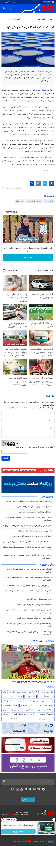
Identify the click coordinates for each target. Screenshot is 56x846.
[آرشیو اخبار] (17, 789)
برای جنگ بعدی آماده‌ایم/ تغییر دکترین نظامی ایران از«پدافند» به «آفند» (27, 625)
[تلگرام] (43, 789)
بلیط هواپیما (29, 709)
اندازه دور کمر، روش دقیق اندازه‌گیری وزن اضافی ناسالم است (28, 585)
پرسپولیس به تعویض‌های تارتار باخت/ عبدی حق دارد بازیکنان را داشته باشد (28, 579)
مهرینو (5, 714)
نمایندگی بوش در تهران (12, 709)
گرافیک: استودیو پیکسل (20, 841)
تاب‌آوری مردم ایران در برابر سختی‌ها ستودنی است (33, 506)
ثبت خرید (28, 257)
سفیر (4, 692)
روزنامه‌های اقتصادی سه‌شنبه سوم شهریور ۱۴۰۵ (32, 681)
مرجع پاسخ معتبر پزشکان (12, 700)
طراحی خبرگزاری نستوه (41, 841)
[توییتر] (30, 789)
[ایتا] (13, 789)
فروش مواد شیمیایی (45, 705)
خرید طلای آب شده (46, 696)
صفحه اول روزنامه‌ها (44, 641)
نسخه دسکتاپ (28, 799)
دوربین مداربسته (32, 700)
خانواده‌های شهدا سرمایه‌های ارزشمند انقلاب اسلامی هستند (29, 501)
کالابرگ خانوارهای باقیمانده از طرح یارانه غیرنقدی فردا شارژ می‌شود (29, 571)
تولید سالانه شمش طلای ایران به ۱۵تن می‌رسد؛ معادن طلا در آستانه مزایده (28, 633)
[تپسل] (4, 212)
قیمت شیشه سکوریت (17, 692)
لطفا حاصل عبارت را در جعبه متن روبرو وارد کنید (35, 447)
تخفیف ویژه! (18, 831)
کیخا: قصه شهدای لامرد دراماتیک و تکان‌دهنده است (32, 536)
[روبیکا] (26, 789)
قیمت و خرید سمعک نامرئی (23, 714)
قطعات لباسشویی (10, 705)
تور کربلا (19, 696)
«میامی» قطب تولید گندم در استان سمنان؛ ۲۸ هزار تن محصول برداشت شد (27, 557)
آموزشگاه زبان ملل (46, 714)
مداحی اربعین (47, 700)
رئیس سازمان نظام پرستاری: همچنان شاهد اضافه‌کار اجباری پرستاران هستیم (29, 611)
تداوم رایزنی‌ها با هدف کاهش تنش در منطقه (34, 531)
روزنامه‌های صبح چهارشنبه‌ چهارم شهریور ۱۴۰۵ (34, 604)
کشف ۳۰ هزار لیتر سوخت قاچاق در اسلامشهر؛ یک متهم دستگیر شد (27, 548)
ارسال (5, 458)
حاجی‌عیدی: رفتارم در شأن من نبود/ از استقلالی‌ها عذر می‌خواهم (27, 525)
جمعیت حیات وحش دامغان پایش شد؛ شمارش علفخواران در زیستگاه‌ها (28, 519)
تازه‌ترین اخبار (47, 497)
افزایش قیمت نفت (34, 201)
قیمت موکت (30, 696)
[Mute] (10, 241)
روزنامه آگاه (14, 718)
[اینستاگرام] (34, 789)
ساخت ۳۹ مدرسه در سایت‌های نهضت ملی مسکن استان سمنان (27, 541)
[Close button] (53, 819)
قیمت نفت (49, 201)
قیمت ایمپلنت (26, 705)
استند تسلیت (8, 696)
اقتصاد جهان (41, 19)
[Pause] (6, 241)
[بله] (39, 789)
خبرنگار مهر (42, 90)
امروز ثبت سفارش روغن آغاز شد (39, 599)
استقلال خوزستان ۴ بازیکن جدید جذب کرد (35, 512)
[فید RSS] (21, 789)
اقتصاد (51, 19)
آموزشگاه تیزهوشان (45, 709)
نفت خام (19, 201)
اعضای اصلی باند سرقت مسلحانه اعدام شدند (34, 618)
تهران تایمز (42, 718)
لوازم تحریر (33, 692)
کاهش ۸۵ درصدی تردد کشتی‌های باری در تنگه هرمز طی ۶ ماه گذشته (28, 592)
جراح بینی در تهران (46, 692)
